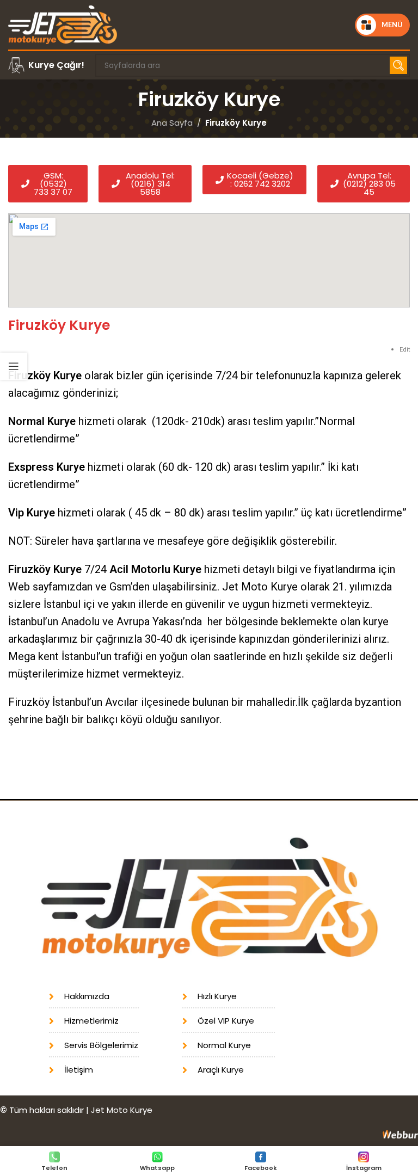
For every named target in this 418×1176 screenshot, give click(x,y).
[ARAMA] (398, 65)
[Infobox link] (46, 65)
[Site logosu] (62, 24)
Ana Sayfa (172, 122)
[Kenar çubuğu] (13, 366)
